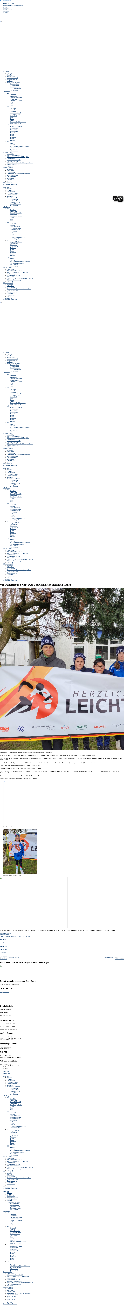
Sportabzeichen (14, 128)
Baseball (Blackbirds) (16, 97)
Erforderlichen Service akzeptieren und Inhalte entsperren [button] (15, 936)
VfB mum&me (14, 151)
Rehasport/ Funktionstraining (18, 122)
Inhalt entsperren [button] (4, 934)
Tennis (12, 135)
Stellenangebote (14, 84)
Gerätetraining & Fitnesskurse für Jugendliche (19, 173)
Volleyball (13, 143)
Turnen (12, 138)
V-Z (8, 141)
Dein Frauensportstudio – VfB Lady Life (18, 157)
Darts (11, 103)
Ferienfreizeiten (11, 172)
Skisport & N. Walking (16, 126)
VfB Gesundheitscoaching (17, 148)
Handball (12, 110)
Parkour (12, 119)
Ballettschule (13, 96)
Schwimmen (13, 129)
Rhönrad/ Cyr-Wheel (15, 123)
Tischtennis (13, 137)
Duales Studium (14, 85)
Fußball (12, 105)
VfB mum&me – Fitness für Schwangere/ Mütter (20, 163)
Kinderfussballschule (15, 113)
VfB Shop (9, 73)
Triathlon (12, 140)
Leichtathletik (13, 116)
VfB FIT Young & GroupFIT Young (20, 146)
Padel (11, 117)
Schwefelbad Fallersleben (10, 184)
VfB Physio (10, 166)
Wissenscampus (7, 182)
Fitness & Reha (7, 152)
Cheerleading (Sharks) (16, 100)
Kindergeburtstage (12, 176)
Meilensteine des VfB (12, 78)
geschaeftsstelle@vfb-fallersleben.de (9, 1017)
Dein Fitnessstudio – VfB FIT (15, 155)
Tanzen (12, 134)
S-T (8, 125)
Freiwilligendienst (15, 87)
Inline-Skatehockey (15, 111)
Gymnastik (13, 108)
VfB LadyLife (14, 149)
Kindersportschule (15, 114)
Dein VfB (6, 72)
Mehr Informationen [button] (5, 933)
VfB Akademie (14, 90)
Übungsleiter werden (15, 88)
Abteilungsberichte (12, 79)
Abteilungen (6, 91)
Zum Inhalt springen (5, 0)
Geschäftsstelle (11, 76)
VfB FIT (12, 144)
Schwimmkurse (14, 131)
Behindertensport (14, 99)
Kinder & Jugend (8, 167)
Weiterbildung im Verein (13, 82)
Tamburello (13, 132)
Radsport (12, 120)
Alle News (9, 81)
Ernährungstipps (11, 158)
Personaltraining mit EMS (13, 160)
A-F (8, 93)
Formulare (9, 75)
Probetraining (10, 154)
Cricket (12, 102)
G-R (8, 106)
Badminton (13, 94)
